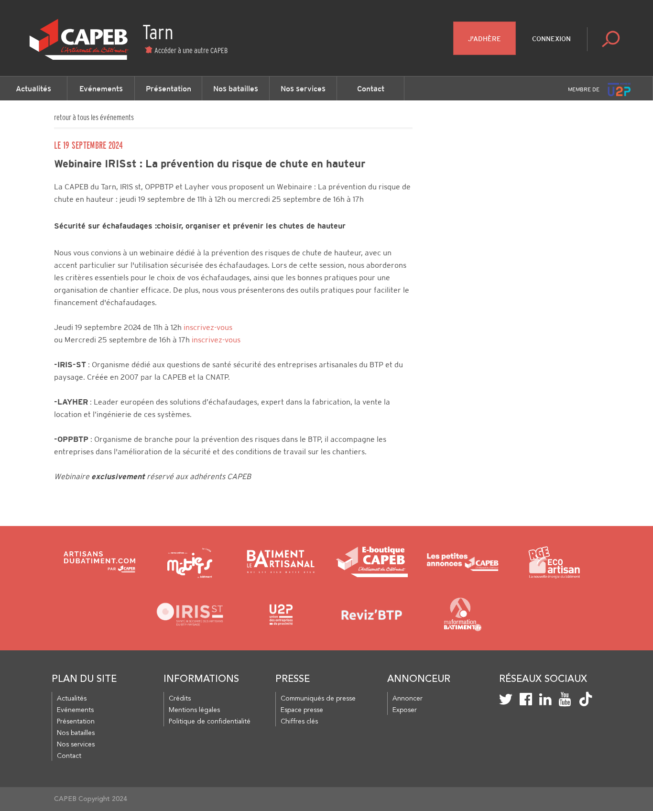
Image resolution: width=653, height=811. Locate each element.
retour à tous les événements (94, 117)
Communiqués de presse (318, 698)
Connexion (551, 39)
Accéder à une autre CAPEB (191, 50)
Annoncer (407, 698)
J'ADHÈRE (484, 39)
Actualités (33, 88)
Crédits (180, 698)
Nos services (303, 88)
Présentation (168, 88)
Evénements (101, 88)
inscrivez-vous (208, 327)
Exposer (404, 710)
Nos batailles (235, 88)
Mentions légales (194, 710)
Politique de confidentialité (209, 721)
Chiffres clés (299, 721)
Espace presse (302, 710)
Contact (370, 88)
